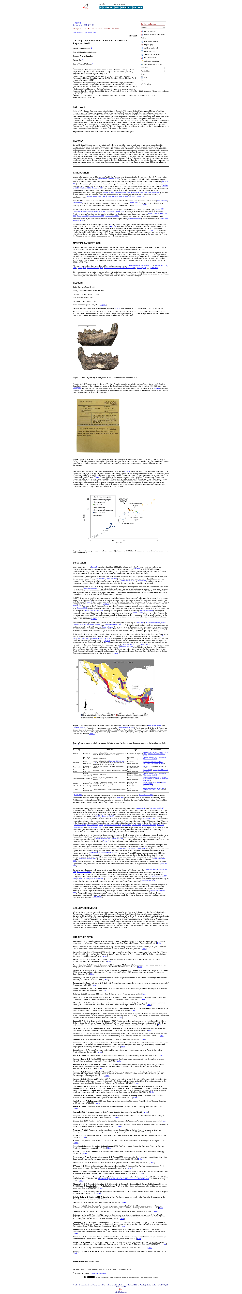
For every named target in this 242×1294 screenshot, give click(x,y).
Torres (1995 (140, 622)
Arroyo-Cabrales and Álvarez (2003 (154, 788)
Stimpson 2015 (129, 196)
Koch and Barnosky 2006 (95, 825)
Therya (77, 22)
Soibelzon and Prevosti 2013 (81, 211)
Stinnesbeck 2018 (128, 580)
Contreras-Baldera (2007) (152, 762)
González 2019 (141, 580)
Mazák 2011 (85, 188)
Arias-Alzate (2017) (94, 827)
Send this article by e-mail (153, 64)
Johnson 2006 (141, 205)
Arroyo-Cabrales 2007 (112, 825)
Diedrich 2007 (156, 192)
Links (159, 943)
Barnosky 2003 (80, 825)
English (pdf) (148, 45)
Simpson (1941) (82, 608)
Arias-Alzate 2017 (99, 211)
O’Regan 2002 (106, 196)
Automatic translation (151, 61)
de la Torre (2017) (130, 644)
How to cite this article (152, 54)
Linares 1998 (131, 848)
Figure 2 (152, 230)
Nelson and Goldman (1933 (91, 588)
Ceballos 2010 (117, 838)
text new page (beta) (151, 41)
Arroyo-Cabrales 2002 (94, 196)
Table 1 (104, 627)
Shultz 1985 (108, 192)
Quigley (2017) (147, 644)
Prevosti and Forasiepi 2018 (115, 211)
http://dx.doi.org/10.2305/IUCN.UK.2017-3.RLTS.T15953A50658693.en (123, 1179)
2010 (149, 192)
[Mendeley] (142, 77)
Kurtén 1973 (134, 202)
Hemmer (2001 (161, 265)
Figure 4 (111, 627)
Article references (150, 51)
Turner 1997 (137, 568)
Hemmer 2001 (137, 192)
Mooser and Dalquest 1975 (87, 858)
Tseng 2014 (97, 188)
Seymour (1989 (140, 808)
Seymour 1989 (102, 178)
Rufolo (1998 (154, 268)
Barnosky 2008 (126, 825)
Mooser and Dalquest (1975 (151, 777)
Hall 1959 (97, 816)
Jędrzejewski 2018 (112, 216)
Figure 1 (113, 226)
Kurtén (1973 (82, 268)
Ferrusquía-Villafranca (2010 (115, 624)
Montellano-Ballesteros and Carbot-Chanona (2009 (119, 268)
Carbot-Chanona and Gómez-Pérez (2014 (140, 265)
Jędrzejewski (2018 (126, 727)
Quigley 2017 (82, 216)
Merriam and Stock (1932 (95, 268)
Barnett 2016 (113, 178)
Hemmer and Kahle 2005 (122, 192)
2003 (145, 192)
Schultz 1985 (78, 220)
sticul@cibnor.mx (121, 1292)
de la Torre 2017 (83, 638)
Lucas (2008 (77, 388)
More (145, 77)
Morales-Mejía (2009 (92, 624)
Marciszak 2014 (117, 196)
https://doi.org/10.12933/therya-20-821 (85, 32)
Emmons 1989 (154, 890)
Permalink (147, 84)
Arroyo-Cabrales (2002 (153, 622)
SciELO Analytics (150, 31)
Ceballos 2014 (136, 825)
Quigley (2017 (79, 727)
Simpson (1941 (141, 268)
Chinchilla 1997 (97, 896)
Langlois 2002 (140, 196)
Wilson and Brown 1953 (146, 610)
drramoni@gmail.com (98, 1273)
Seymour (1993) (138, 612)
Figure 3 (127, 471)
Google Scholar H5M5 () (154, 34)
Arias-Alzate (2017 (156, 808)
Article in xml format (151, 48)
